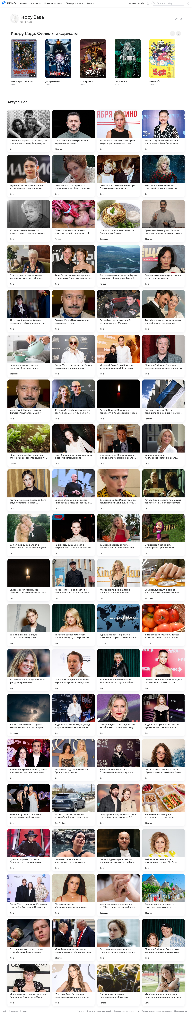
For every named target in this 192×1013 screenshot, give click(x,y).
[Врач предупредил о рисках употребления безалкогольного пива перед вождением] (163, 580)
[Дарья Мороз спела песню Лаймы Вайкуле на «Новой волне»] (73, 356)
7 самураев (86, 81)
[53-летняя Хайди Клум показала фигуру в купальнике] (28, 670)
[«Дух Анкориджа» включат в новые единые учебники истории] (73, 940)
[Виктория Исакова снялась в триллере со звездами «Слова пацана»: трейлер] (118, 940)
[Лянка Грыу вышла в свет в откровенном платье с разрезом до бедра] (73, 535)
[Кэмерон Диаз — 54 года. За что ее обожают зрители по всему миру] (118, 715)
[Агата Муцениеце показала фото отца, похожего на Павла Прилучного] (28, 490)
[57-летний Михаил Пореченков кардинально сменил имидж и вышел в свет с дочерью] (163, 940)
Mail (4, 1011)
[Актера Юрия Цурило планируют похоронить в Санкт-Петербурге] (163, 490)
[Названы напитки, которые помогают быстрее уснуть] (28, 356)
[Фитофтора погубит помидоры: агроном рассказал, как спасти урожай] (163, 625)
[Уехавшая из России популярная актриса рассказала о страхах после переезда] (118, 131)
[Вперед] (178, 33)
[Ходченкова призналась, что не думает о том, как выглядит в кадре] (163, 715)
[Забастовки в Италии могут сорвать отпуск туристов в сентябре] (163, 895)
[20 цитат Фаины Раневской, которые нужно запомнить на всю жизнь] (28, 221)
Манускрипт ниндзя (22, 81)
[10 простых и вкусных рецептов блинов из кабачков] (118, 221)
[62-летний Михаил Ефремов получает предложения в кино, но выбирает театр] (163, 356)
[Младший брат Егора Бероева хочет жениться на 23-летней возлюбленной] (118, 356)
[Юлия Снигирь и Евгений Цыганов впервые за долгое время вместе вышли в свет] (28, 760)
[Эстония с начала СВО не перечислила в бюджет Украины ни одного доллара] (163, 401)
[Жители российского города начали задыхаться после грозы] (28, 715)
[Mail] (4, 3)
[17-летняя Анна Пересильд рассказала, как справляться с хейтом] (73, 985)
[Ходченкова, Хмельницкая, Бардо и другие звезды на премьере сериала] (73, 715)
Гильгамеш (121, 81)
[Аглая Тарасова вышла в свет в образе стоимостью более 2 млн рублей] (163, 760)
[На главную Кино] (11, 3)
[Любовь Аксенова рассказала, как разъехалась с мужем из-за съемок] (163, 670)
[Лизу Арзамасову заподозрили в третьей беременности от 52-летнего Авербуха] (118, 805)
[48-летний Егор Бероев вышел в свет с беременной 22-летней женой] (73, 401)
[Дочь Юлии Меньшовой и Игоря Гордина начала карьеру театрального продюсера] (118, 176)
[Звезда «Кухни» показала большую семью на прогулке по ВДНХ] (118, 760)
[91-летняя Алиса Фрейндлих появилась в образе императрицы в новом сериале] (28, 311)
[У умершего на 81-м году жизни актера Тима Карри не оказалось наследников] (118, 445)
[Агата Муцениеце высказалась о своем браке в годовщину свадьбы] (163, 311)
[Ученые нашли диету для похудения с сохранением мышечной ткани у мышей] (163, 805)
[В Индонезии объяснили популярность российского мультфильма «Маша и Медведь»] (163, 535)
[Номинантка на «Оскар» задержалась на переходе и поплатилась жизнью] (73, 850)
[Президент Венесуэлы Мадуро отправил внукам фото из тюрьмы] (163, 221)
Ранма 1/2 (154, 81)
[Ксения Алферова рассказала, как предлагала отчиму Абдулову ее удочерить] (28, 131)
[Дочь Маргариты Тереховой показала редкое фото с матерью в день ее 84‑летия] (73, 176)
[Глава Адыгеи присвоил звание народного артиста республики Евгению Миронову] (73, 670)
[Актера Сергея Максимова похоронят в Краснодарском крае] (118, 401)
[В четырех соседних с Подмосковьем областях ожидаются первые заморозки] (118, 985)
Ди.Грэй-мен (52, 81)
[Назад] (172, 33)
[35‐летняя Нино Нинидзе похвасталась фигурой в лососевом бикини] (28, 625)
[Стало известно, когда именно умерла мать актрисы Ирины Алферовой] (28, 266)
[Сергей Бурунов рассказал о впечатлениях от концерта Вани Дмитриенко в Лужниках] (118, 850)
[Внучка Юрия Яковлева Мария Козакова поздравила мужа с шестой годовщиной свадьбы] (28, 176)
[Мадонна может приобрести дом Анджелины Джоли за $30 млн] (28, 985)
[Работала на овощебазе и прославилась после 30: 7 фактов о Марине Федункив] (163, 850)
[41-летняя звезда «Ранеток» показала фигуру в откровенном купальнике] (73, 625)
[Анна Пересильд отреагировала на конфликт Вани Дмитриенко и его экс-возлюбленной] (73, 266)
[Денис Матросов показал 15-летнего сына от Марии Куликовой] (118, 311)
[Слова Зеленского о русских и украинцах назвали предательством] (73, 131)
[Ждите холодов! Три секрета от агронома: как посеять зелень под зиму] (28, 445)
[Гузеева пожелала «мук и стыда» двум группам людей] (163, 266)
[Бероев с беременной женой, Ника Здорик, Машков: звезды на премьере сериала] (73, 490)
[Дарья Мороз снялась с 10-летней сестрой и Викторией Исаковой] (28, 895)
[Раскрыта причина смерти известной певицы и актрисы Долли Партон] (163, 176)
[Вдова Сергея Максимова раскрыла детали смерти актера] (28, 580)
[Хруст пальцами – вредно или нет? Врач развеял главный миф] (118, 895)
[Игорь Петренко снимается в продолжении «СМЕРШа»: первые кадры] (73, 580)
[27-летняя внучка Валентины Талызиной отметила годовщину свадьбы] (28, 535)
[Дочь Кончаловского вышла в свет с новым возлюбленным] (73, 445)
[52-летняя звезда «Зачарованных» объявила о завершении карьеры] (73, 895)
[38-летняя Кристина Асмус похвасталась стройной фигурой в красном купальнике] (118, 535)
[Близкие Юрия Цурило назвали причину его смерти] (73, 311)
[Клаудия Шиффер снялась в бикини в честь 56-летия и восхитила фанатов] (118, 580)
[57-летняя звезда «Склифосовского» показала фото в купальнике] (163, 445)
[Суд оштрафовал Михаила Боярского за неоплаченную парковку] (28, 850)
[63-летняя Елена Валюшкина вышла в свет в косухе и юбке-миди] (118, 670)
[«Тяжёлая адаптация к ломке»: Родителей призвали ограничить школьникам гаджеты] (163, 985)
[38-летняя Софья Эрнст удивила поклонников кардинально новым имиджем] (118, 490)
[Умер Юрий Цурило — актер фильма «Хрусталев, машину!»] (28, 401)
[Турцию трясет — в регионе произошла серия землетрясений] (118, 625)
